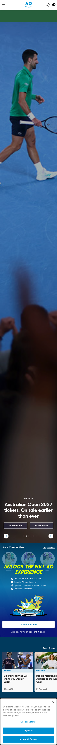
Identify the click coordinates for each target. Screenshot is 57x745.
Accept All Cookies (28, 739)
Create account (28, 624)
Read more (15, 525)
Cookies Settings (28, 722)
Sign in (41, 631)
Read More (49, 648)
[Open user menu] (53, 4)
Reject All (28, 730)
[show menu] (3, 5)
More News (41, 525)
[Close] (53, 702)
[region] (28, 721)
